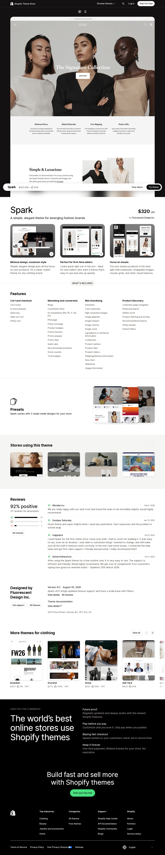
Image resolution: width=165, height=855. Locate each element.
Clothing (43, 818)
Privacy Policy (37, 847)
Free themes (75, 823)
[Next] (153, 445)
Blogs (100, 833)
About (130, 818)
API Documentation (107, 823)
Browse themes (104, 3)
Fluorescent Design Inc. (143, 217)
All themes (35, 605)
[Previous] (146, 445)
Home (42, 833)
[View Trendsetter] (107, 404)
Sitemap (79, 847)
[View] (26, 465)
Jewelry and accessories (51, 828)
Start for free (146, 3)
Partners (131, 823)
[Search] (123, 4)
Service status (134, 833)
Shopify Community (107, 828)
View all (136, 632)
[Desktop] (80, 12)
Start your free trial (82, 793)
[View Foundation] (124, 404)
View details (54, 594)
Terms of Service (18, 847)
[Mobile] (85, 12)
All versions (67, 594)
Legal (130, 828)
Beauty (42, 823)
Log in (131, 3)
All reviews (18, 533)
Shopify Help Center (108, 818)
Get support (18, 605)
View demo (137, 187)
